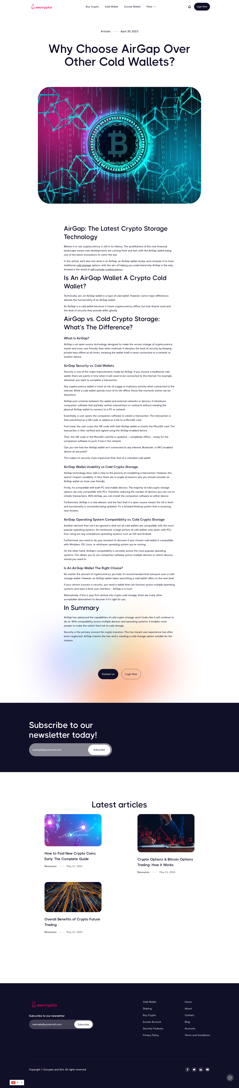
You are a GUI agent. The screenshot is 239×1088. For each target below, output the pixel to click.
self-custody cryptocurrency (106, 269)
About (188, 1008)
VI (17, 1082)
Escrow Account (152, 1021)
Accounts (190, 1028)
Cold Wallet (111, 6)
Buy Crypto (92, 6)
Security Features (153, 1028)
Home (188, 1002)
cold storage (83, 265)
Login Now (202, 6)
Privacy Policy (151, 1035)
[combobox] (17, 1082)
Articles (106, 31)
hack (119, 386)
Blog (187, 1021)
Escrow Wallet (132, 6)
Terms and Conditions (197, 1035)
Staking (147, 1008)
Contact (189, 1015)
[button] (151, 7)
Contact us (108, 674)
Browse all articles (119, 951)
